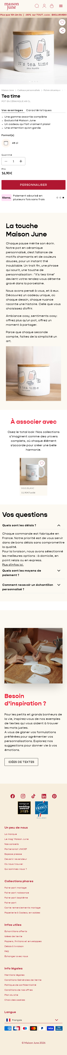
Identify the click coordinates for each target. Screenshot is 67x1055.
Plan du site (11, 994)
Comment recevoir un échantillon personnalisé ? (27, 587)
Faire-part (10, 902)
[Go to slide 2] (32, 81)
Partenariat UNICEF (15, 849)
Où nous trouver (13, 864)
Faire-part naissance (16, 892)
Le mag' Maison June (16, 839)
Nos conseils (11, 844)
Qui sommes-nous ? (15, 869)
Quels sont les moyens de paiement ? (21, 573)
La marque (10, 834)
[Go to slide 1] (29, 81)
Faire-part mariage (15, 887)
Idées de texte (13, 936)
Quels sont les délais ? (19, 525)
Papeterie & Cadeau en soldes (22, 912)
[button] (59, 14)
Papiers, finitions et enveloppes (23, 941)
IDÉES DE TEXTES (21, 762)
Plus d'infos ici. (13, 565)
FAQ (6, 951)
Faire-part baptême (16, 897)
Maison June (7, 90)
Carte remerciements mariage (22, 907)
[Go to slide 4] (37, 81)
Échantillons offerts (15, 931)
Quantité (6, 154)
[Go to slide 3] (34, 81)
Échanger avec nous (16, 956)
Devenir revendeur (15, 859)
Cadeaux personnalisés (28, 90)
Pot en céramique (52, 90)
